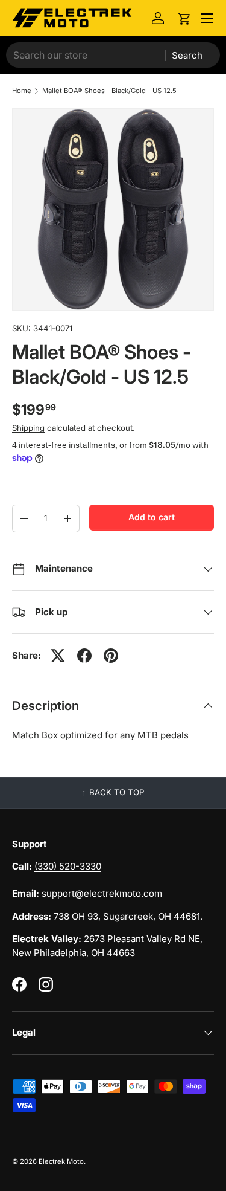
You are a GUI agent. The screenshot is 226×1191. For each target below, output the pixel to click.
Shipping (28, 428)
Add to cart (151, 517)
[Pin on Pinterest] (111, 655)
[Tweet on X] (58, 655)
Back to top (116, 792)
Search (187, 55)
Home (21, 91)
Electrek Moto (61, 1161)
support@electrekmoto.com (102, 893)
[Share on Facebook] (84, 655)
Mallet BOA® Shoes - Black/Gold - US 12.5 (109, 91)
